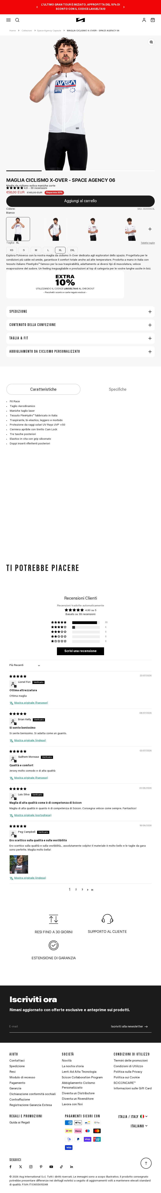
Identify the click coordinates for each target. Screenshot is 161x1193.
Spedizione (17, 1066)
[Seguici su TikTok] (61, 1167)
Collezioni (27, 31)
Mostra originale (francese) (31, 703)
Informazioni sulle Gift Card (133, 1088)
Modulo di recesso (22, 1077)
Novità (66, 1060)
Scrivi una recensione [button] (80, 651)
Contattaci (17, 1060)
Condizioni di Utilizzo (128, 1066)
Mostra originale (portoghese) (32, 815)
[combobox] (133, 1116)
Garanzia (15, 1088)
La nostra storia (73, 1066)
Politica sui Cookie (127, 1077)
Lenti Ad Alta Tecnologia (79, 1071)
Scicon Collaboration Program (82, 1077)
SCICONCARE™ (124, 1083)
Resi (12, 1071)
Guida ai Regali (19, 1122)
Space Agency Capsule (49, 31)
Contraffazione (19, 1099)
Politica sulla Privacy (128, 1071)
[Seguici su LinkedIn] (72, 1167)
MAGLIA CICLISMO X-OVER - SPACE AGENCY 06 (93, 31)
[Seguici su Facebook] (10, 1167)
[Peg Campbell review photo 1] (18, 864)
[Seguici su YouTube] (51, 1167)
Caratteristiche (43, 390)
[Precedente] (37, 7)
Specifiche (117, 390)
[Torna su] (146, 1163)
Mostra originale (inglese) (30, 740)
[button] (15, 188)
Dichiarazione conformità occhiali (32, 1094)
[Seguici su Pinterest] (41, 1167)
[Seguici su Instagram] (31, 1167)
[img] (17, 676)
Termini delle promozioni (131, 1060)
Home (12, 31)
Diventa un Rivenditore (78, 1099)
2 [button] (76, 889)
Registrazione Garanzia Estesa (30, 1105)
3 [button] (82, 889)
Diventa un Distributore (78, 1093)
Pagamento (17, 1083)
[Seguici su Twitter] (21, 1167)
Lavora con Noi (72, 1104)
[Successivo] (124, 7)
